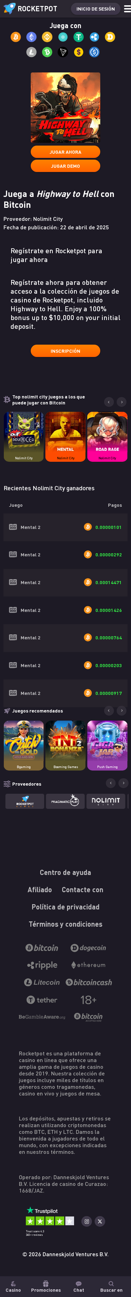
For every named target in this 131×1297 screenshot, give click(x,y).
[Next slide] (121, 402)
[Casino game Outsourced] (23, 432)
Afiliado (40, 889)
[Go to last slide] (109, 402)
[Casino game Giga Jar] (107, 741)
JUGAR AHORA (65, 152)
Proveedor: (33, 218)
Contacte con (82, 889)
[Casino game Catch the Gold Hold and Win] (23, 741)
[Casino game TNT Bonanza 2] (65, 741)
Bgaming (24, 767)
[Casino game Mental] (65, 432)
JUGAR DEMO (65, 166)
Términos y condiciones (65, 924)
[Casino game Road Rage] (107, 432)
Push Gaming (107, 767)
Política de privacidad (65, 906)
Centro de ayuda (65, 872)
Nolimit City (23, 458)
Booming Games (65, 767)
